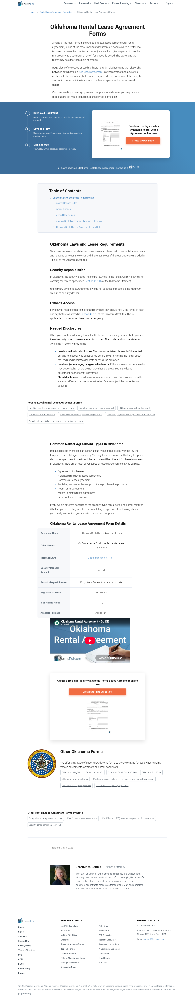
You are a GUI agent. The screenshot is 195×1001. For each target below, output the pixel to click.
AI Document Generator (109, 949)
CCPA (20, 959)
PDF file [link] (135, 167)
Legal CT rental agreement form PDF (45, 825)
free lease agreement (90, 71)
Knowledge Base (68, 967)
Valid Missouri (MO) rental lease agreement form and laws (128, 818)
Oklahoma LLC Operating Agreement (112, 785)
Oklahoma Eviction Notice (104, 779)
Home (32, 12)
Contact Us (23, 941)
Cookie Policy (24, 968)
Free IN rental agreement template (82, 818)
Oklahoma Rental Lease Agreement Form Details (79, 227)
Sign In (169, 3)
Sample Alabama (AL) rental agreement (96, 408)
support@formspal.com (154, 939)
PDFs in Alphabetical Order (73, 958)
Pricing (21, 973)
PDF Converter (105, 935)
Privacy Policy (24, 945)
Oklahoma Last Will (94, 772)
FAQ (20, 955)
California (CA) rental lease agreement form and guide (131, 415)
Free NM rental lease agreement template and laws (51, 408)
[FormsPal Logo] (26, 3)
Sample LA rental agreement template (45, 818)
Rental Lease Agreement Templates (56, 12)
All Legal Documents (70, 963)
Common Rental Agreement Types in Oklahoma (78, 221)
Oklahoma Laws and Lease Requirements (73, 197)
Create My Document (143, 140)
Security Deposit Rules (66, 203)
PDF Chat (103, 963)
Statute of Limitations (109, 944)
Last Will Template (69, 926)
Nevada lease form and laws (42, 415)
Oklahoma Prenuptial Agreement (76, 785)
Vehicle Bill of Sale (69, 935)
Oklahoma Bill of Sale (151, 772)
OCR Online (104, 953)
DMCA (21, 964)
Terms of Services (26, 950)
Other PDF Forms (68, 953)
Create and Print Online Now (97, 691)
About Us (22, 936)
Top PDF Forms (68, 949)
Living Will (65, 940)
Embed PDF (104, 930)
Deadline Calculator (107, 940)
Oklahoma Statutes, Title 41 (101, 557)
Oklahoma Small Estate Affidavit (122, 772)
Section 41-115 (93, 281)
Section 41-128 (89, 314)
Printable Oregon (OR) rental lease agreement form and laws (56, 421)
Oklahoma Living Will (71, 772)
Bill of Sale (65, 930)
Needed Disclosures (65, 215)
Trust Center (104, 958)
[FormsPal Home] (26, 920)
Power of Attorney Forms (72, 944)
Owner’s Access (63, 209)
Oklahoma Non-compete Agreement (138, 779)
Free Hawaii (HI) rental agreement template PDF (81, 415)
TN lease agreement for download (134, 408)
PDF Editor (103, 926)
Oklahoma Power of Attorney (75, 779)
